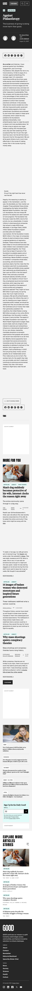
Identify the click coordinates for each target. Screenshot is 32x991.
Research (6, 757)
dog (4, 523)
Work (5, 744)
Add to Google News (12, 401)
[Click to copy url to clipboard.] (21, 55)
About (5, 948)
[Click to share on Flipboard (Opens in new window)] (15, 55)
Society (5, 968)
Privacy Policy (15, 817)
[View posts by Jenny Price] (5, 38)
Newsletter (7, 953)
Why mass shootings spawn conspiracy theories (14, 640)
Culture (5, 977)
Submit (26, 811)
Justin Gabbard (24, 39)
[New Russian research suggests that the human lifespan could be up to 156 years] (16, 758)
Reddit (22, 554)
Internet (6, 767)
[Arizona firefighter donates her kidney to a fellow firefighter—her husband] (16, 793)
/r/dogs (22, 556)
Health (5, 974)
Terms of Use (7, 817)
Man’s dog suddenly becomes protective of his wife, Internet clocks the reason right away (16, 492)
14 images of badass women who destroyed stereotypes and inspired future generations (15, 590)
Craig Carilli (7, 608)
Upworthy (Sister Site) (10, 959)
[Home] (4, 10)
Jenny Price (25, 35)
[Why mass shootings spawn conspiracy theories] (16, 900)
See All (28, 844)
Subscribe (14, 3)
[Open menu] (27, 4)
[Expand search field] (22, 4)
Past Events (22, 484)
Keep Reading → (8, 576)
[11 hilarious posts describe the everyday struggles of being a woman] (16, 912)
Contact (6, 950)
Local (5, 792)
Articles (11, 10)
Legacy (14, 484)
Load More (7, 682)
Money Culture (8, 780)
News (5, 966)
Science (6, 971)
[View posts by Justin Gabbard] (13, 38)
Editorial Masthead (10, 956)
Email (7, 807)
